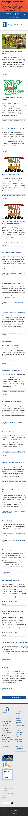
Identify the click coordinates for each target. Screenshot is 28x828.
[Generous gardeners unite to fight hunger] (14, 41)
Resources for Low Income (20, 392)
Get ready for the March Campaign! (12, 252)
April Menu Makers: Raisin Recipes (19, 741)
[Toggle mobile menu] (25, 28)
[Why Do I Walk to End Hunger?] (14, 164)
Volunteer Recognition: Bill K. (10, 580)
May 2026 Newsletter (19, 712)
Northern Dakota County (13, 274)
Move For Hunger (7, 550)
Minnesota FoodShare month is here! (13, 462)
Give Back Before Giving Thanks (11, 283)
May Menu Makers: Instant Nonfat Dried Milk (20, 733)
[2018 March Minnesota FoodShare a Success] (14, 87)
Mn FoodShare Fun (7, 668)
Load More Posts (14, 697)
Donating (13, 195)
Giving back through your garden (11, 401)
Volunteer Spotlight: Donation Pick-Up (13, 129)
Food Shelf (14, 72)
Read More (4, 74)
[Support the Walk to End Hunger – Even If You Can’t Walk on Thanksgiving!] (14, 211)
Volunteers (16, 150)
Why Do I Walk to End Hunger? (11, 174)
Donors (10, 72)
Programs (22, 360)
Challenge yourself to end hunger (12, 370)
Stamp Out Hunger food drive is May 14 (13, 432)
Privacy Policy (19, 809)
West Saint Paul (5, 453)
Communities (11, 451)
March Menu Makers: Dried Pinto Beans (19, 748)
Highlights (7, 274)
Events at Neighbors (16, 120)
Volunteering (18, 333)
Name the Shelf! (6, 341)
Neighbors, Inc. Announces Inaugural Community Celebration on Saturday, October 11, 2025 (20, 722)
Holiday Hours (5, 746)
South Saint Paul (22, 452)
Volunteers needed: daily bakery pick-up (13, 312)
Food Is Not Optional (8, 521)
